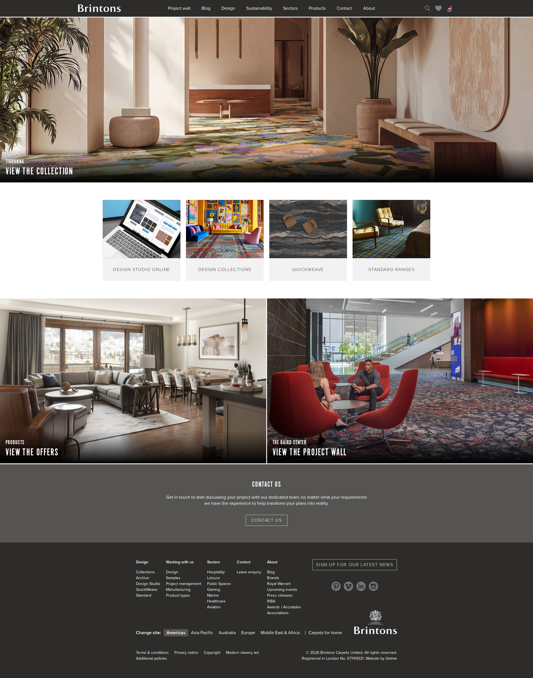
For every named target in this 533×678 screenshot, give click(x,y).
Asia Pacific (202, 633)
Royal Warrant (279, 583)
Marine (213, 595)
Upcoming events (282, 589)
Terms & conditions (152, 652)
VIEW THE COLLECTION (39, 171)
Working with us (180, 562)
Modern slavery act (242, 652)
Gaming (213, 589)
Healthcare (216, 601)
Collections (145, 572)
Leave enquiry (249, 572)
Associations (278, 613)
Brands (273, 578)
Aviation (214, 607)
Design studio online (141, 269)
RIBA (271, 601)
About (369, 8)
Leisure (213, 578)
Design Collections (225, 269)
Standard (143, 595)
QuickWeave (146, 589)
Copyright (212, 652)
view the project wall (310, 452)
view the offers (32, 452)
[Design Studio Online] (449, 8)
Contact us (266, 520)
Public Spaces (219, 583)
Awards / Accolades (284, 607)
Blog (206, 8)
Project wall (179, 8)
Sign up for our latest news (354, 564)
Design (228, 8)
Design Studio (148, 583)
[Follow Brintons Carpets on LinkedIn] (361, 586)
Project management (183, 583)
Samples (173, 578)
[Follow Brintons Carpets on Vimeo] (348, 586)
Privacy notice (186, 652)
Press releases (280, 595)
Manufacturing (178, 589)
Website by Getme (381, 658)
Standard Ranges (391, 269)
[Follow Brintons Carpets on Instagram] (373, 586)
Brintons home (99, 8)
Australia (227, 633)
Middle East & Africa (280, 633)
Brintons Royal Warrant (375, 622)
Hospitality (216, 572)
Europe (248, 633)
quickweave (308, 269)
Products (317, 8)
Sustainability (259, 8)
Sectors (290, 8)
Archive (142, 578)
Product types (178, 595)
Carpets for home (325, 633)
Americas (176, 633)
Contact (344, 8)
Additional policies (151, 658)
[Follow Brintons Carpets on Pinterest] (336, 586)
